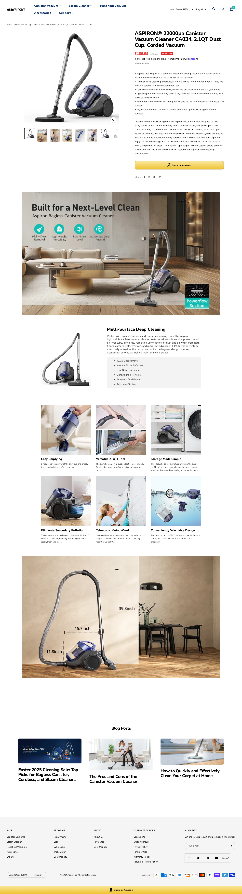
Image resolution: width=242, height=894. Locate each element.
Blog (56, 841)
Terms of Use (140, 851)
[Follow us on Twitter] (198, 858)
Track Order (60, 851)
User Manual (60, 856)
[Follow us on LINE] (225, 858)
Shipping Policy (141, 841)
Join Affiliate (60, 836)
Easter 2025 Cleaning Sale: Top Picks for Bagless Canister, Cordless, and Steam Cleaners (48, 774)
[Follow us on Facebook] (189, 858)
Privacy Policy (141, 847)
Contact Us (139, 836)
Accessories (42, 13)
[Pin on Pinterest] (149, 177)
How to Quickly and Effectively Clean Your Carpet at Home (190, 773)
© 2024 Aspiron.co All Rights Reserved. (78, 875)
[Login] (222, 9)
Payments (99, 841)
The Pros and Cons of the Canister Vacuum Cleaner (113, 779)
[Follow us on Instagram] (207, 858)
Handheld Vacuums (17, 847)
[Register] (230, 846)
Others (10, 856)
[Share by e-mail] (160, 177)
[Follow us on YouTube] (216, 858)
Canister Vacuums (16, 836)
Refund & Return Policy (146, 861)
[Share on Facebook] (144, 177)
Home (9, 24)
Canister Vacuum (46, 6)
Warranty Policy (142, 856)
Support (65, 13)
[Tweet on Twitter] (154, 177)
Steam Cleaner (79, 6)
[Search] (213, 9)
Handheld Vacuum (113, 6)
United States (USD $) (179, 9)
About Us (99, 836)
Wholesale (59, 847)
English (199, 9)
